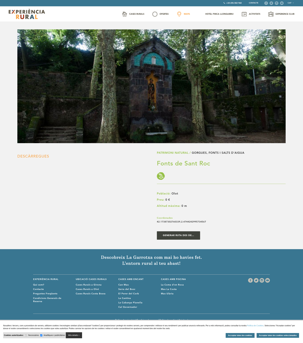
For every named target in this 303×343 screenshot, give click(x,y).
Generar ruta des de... (178, 235)
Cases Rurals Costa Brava (91, 294)
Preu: (160, 199)
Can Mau (123, 285)
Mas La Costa (169, 289)
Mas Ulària (167, 294)
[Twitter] (271, 3)
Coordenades (165, 218)
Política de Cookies (255, 326)
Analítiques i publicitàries (54, 335)
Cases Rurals (136, 14)
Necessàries (33, 335)
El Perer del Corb (128, 294)
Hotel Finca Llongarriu (219, 14)
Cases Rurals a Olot (87, 289)
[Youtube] (282, 3)
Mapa (187, 14)
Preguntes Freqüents (45, 294)
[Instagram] (276, 3)
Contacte (253, 3)
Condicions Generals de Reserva (47, 300)
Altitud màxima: (169, 206)
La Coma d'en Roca (172, 285)
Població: (164, 193)
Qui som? (38, 285)
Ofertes (164, 14)
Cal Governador (127, 307)
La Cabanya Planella (130, 303)
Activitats (254, 14)
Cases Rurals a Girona (89, 285)
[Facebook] (266, 3)
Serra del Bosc (126, 289)
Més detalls (73, 335)
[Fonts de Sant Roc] (151, 86)
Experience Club (285, 14)
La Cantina (124, 298)
